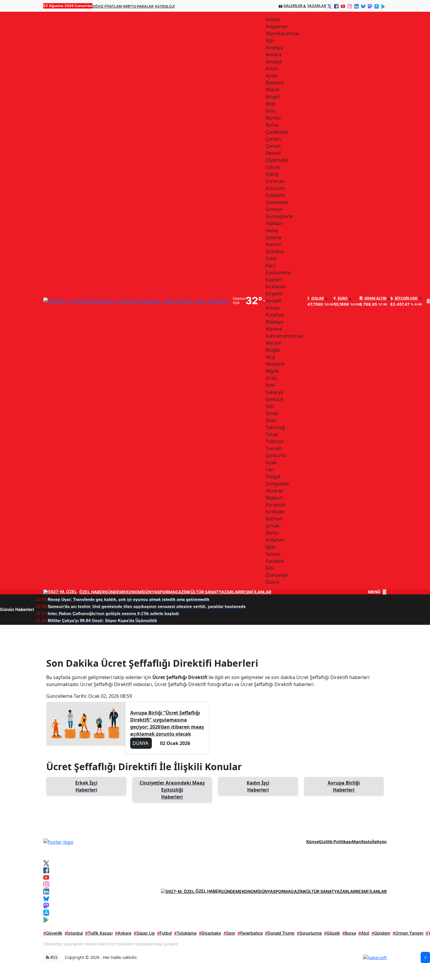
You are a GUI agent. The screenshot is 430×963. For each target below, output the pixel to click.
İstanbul (74, 932)
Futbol (164, 932)
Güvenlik (52, 932)
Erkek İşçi (86, 786)
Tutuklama (185, 932)
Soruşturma (309, 932)
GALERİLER (292, 6)
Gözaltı (332, 932)
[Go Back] (425, 957)
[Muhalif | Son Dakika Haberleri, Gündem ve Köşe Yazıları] (58, 841)
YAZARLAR (316, 6)
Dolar (317, 298)
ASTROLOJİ (165, 6)
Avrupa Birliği (344, 786)
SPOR (162, 592)
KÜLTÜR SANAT (203, 592)
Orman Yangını (408, 932)
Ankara (123, 932)
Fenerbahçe (250, 932)
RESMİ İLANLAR (255, 592)
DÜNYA (150, 592)
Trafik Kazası (99, 932)
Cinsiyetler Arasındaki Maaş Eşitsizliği (172, 790)
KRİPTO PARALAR (138, 6)
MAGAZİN (178, 592)
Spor (229, 932)
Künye (312, 841)
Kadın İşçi (258, 786)
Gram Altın (375, 298)
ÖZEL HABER (92, 592)
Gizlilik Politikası (335, 841)
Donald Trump (280, 932)
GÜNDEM (114, 592)
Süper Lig (144, 932)
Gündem (380, 932)
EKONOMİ (133, 592)
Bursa (349, 932)
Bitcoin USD (406, 298)
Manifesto (362, 841)
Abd (363, 932)
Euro (342, 298)
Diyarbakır (210, 932)
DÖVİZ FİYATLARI (107, 6)
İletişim (379, 841)
